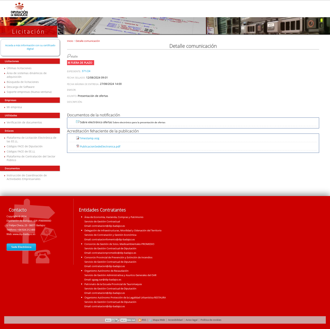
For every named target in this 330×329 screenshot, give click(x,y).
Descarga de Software (21, 87)
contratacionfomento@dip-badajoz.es (113, 239)
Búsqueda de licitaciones (23, 82)
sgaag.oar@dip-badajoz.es (106, 279)
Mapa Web (158, 320)
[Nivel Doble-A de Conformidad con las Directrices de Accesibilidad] (128, 320)
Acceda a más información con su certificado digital (30, 47)
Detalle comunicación (87, 41)
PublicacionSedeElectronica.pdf (100, 146)
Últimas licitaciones (19, 68)
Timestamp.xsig (89, 138)
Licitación (28, 31)
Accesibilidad (175, 320)
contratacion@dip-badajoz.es (108, 226)
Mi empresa (14, 107)
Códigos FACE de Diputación (25, 146)
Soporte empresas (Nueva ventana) (29, 92)
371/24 (86, 71)
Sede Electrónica (21, 247)
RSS (143, 320)
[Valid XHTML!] (112, 320)
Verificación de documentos (24, 122)
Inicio (70, 41)
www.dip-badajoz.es (24, 234)
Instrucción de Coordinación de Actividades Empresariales (27, 177)
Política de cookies (211, 320)
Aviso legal (191, 320)
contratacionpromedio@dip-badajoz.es (114, 252)
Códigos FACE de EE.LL (21, 151)
